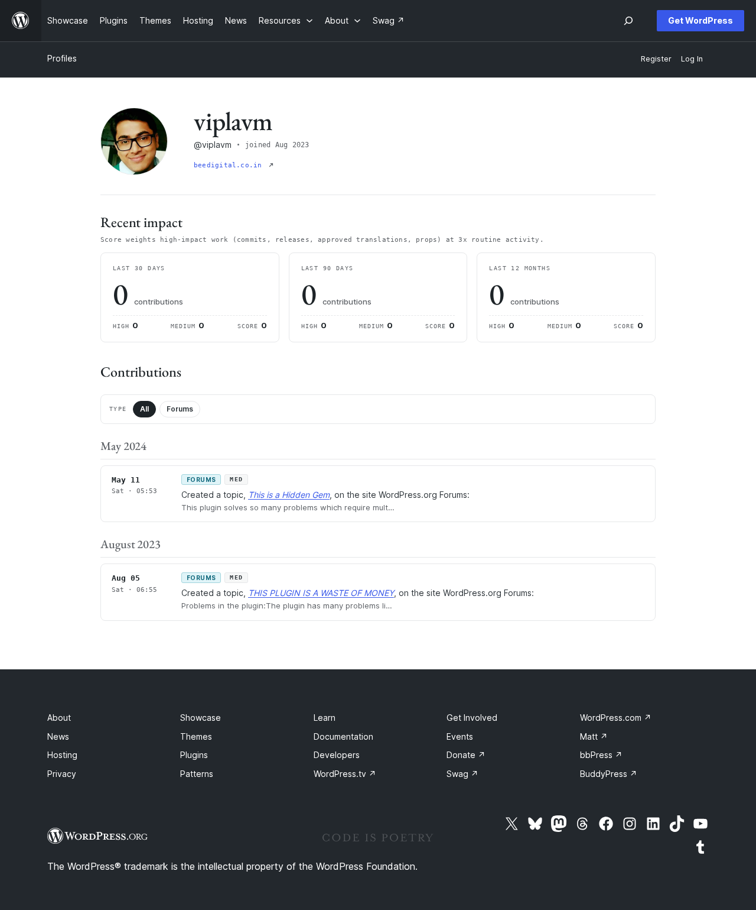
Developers (337, 755)
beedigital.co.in (230, 165)
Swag (462, 774)
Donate (466, 755)
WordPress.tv (345, 774)
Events (460, 736)
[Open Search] (628, 20)
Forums (180, 408)
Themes (196, 736)
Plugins (194, 755)
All (144, 408)
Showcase (200, 718)
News (58, 736)
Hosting (62, 755)
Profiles (62, 58)
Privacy (61, 774)
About (59, 718)
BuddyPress (608, 774)
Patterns (196, 774)
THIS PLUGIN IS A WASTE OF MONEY (321, 593)
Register (656, 58)
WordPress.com (615, 718)
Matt (594, 736)
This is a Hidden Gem (289, 495)
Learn (324, 718)
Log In (692, 58)
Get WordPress (700, 20)
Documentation (343, 736)
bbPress (601, 755)
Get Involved (472, 718)
